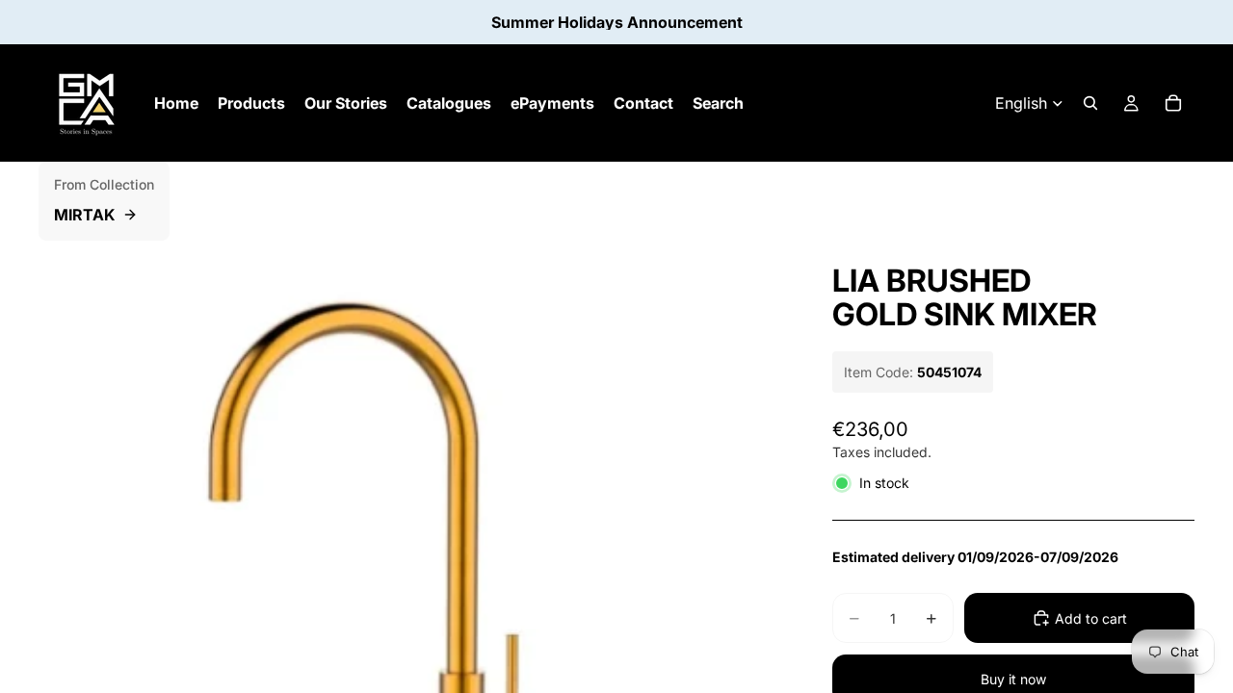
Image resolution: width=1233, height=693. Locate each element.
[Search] (1090, 103)
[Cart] (1173, 103)
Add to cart (1091, 618)
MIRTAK (84, 214)
